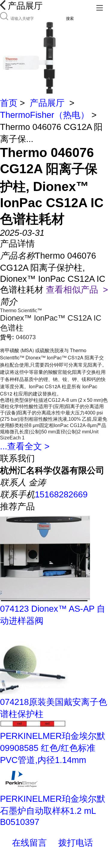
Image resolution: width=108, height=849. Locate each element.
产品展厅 (47, 103)
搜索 (70, 18)
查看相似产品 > (77, 289)
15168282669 (61, 494)
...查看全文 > (25, 446)
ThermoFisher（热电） (44, 115)
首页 (8, 103)
